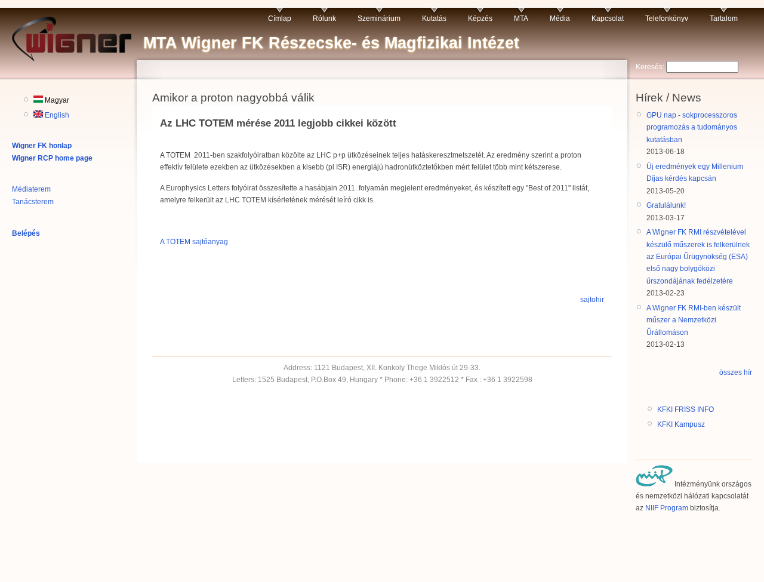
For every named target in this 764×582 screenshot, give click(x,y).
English (56, 115)
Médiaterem (31, 189)
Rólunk (324, 18)
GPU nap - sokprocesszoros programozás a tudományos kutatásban (691, 127)
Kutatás (434, 18)
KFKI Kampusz (681, 424)
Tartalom (724, 18)
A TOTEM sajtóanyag (194, 242)
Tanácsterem (33, 202)
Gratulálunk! (666, 205)
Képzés (480, 18)
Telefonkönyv (666, 18)
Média (560, 18)
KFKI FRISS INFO (685, 409)
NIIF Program (666, 508)
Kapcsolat (608, 18)
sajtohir (592, 299)
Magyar (56, 100)
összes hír (735, 372)
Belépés (26, 233)
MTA (521, 18)
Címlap (279, 18)
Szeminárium (379, 18)
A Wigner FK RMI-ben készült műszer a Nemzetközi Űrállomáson (693, 320)
